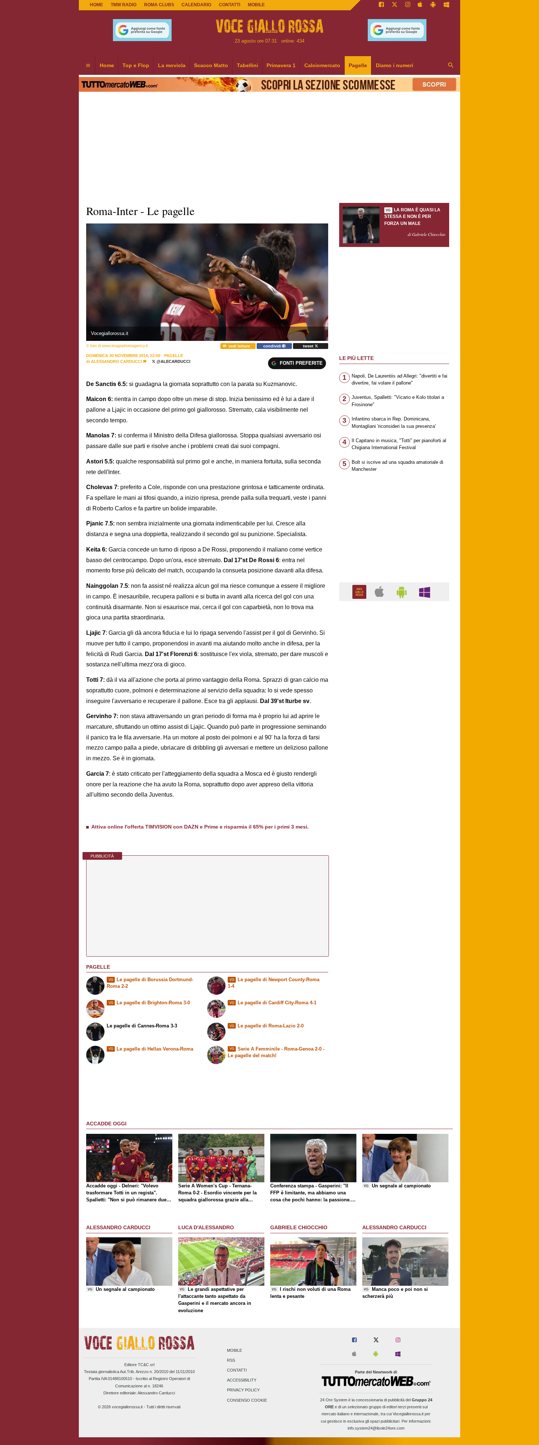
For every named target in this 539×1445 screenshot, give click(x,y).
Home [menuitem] (107, 65)
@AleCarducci (172, 361)
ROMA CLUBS (159, 5)
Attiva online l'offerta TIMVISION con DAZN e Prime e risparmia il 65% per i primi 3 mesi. (200, 827)
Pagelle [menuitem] (358, 65)
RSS (231, 1360)
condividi (272, 346)
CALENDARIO (196, 5)
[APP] (360, 591)
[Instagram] (407, 5)
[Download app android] (433, 5)
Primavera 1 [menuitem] (281, 65)
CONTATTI (229, 5)
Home (96, 5)
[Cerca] (450, 65)
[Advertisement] (394, 891)
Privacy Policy (243, 1390)
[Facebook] (381, 5)
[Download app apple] (420, 5)
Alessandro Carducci (116, 361)
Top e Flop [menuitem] (135, 65)
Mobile (234, 1350)
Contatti (237, 1370)
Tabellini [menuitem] (247, 65)
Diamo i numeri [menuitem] (394, 65)
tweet (309, 346)
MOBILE (256, 5)
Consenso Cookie (247, 1400)
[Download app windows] (446, 5)
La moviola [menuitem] (172, 65)
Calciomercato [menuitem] (322, 65)
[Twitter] (394, 5)
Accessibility (241, 1380)
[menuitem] (88, 65)
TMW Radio (123, 5)
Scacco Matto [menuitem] (211, 65)
